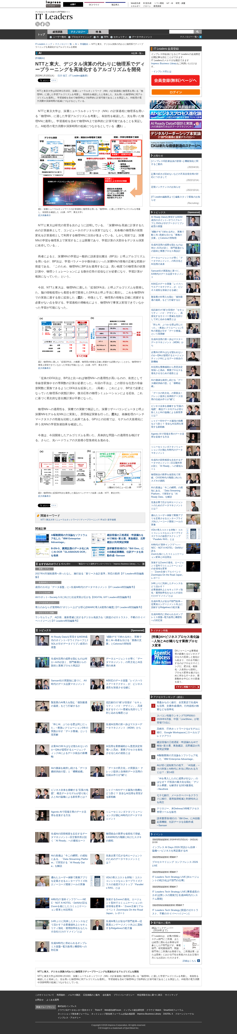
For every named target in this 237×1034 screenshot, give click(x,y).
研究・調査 (180, 3)
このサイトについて (44, 995)
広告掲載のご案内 (91, 995)
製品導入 (115, 5)
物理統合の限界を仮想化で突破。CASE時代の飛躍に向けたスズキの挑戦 (124, 837)
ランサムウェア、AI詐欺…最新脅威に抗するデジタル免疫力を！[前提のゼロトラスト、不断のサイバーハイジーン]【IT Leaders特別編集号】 (90, 619)
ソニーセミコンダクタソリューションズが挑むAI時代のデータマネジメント (124, 815)
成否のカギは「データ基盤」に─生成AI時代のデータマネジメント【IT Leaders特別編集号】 (85, 587)
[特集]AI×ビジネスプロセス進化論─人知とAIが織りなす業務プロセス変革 (175, 641)
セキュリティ (120, 37)
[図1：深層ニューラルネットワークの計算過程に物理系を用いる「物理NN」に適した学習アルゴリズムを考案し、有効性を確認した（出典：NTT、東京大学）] (90, 206)
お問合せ (39, 1000)
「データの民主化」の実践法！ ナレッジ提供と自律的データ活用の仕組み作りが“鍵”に (124, 771)
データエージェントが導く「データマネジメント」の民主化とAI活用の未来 (124, 662)
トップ (41, 34)
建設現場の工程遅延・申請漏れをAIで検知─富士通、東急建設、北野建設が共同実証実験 (126, 538)
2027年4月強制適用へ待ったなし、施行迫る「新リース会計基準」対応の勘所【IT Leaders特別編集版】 (89, 575)
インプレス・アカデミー (69, 1017)
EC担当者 (147, 3)
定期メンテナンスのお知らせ (165, 187)
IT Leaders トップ (43, 44)
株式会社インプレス (67, 1006)
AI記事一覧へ (137, 53)
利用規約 (61, 995)
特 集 (98, 31)
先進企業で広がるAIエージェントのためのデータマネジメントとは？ (124, 859)
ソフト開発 (159, 3)
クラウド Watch (153, 1010)
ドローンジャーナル (184, 1014)
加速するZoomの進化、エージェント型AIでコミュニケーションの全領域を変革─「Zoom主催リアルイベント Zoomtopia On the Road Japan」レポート (124, 906)
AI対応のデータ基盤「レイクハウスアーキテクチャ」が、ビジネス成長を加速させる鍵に (124, 684)
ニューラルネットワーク (67, 519)
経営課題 (57, 31)
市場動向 (84, 44)
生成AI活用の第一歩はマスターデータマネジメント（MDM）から (167, 342)
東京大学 (50, 519)
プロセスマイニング (81, 37)
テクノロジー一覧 (63, 44)
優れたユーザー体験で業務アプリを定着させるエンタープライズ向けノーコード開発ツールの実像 (69, 881)
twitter (37, 24)
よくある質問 (52, 1000)
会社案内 (107, 995)
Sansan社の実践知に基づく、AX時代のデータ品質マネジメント (167, 273)
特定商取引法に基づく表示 (149, 995)
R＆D (103, 519)
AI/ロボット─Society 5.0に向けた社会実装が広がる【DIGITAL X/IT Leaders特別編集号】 (83, 597)
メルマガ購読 (74, 995)
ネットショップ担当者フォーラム (73, 1014)
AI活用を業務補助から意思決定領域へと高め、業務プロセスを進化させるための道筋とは (124, 749)
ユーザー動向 (59, 37)
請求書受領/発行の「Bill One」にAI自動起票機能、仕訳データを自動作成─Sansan (125, 552)
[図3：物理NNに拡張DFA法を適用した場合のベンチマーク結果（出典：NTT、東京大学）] (90, 489)
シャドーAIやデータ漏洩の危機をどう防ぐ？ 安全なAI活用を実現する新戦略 (124, 793)
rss (47, 24)
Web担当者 (135, 3)
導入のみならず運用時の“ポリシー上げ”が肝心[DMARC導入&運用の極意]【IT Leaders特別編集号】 (89, 607)
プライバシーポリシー (124, 995)
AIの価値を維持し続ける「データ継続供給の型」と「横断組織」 (167, 383)
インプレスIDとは (162, 71)
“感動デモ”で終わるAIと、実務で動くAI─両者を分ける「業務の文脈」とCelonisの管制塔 (124, 640)
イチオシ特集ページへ (185, 687)
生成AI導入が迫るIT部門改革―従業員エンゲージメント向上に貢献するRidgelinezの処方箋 (124, 924)
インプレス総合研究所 (133, 1010)
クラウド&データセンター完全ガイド (75, 1010)
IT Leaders (54, 16)
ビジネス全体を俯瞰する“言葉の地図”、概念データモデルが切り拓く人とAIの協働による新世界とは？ (69, 793)
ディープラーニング (90, 519)
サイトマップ (171, 995)
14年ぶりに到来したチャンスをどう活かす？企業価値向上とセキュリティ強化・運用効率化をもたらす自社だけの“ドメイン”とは (167, 589)
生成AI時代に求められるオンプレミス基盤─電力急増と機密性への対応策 (69, 946)
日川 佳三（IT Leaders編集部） (73, 75)
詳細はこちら (189, 961)
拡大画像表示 (44, 215)
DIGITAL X (168, 1014)
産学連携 (112, 519)
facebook (42, 24)
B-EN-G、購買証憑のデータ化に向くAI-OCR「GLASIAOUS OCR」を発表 (70, 552)
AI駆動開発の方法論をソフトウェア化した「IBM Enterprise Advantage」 (69, 538)
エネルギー (135, 6)
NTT (43, 519)
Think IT (98, 1010)
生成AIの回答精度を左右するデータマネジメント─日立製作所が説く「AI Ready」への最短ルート (69, 837)
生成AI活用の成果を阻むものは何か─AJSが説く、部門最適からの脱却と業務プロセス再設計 (69, 662)
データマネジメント (142, 37)
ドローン (147, 6)
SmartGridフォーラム (173, 1010)
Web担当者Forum (112, 1010)
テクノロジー (78, 31)
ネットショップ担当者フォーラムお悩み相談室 (113, 1014)
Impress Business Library (164, 63)
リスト (53, 80)
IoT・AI (170, 3)
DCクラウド (94, 5)
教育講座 (157, 6)
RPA (106, 37)
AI (98, 37)
